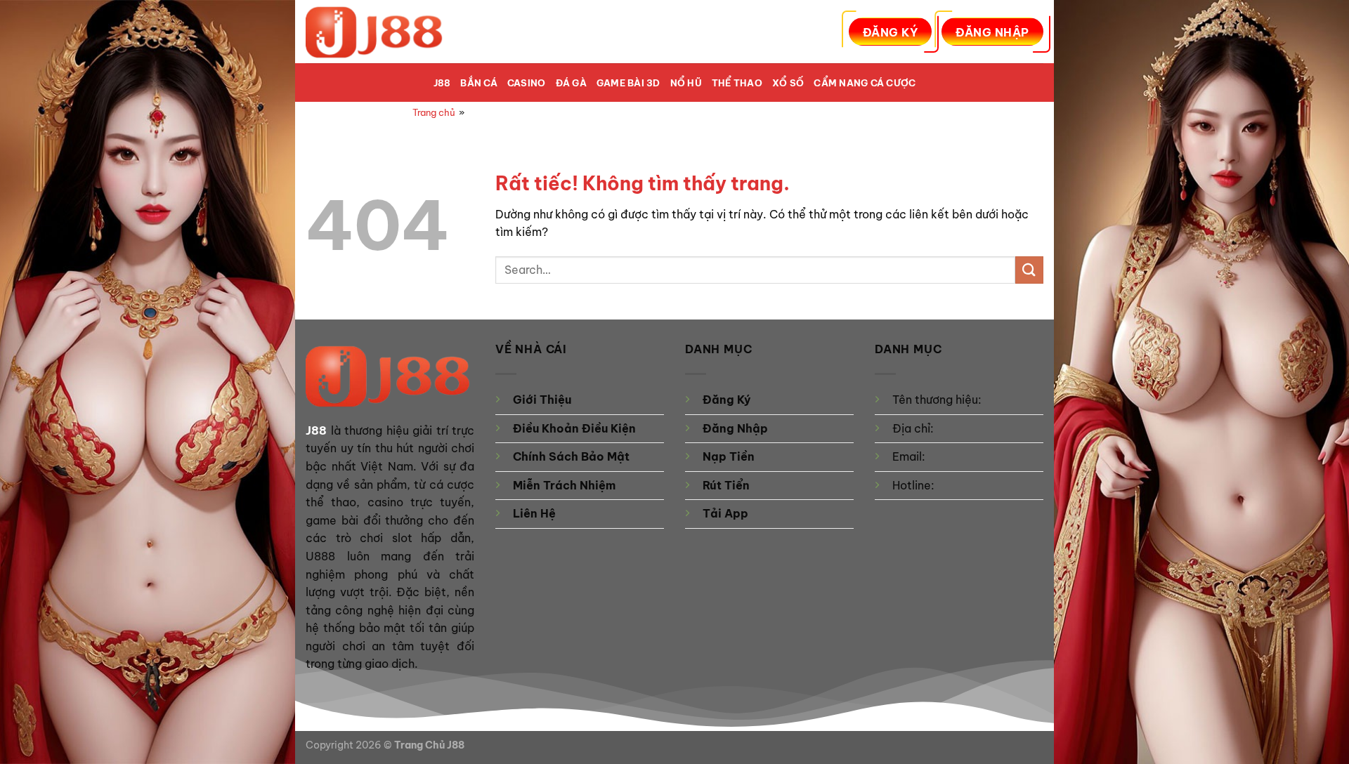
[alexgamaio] (376, 31)
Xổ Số (788, 82)
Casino (526, 82)
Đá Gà (571, 82)
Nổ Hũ (686, 82)
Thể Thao (737, 82)
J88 (442, 82)
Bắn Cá (478, 82)
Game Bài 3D (628, 82)
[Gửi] (1029, 270)
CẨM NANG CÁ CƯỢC (864, 82)
